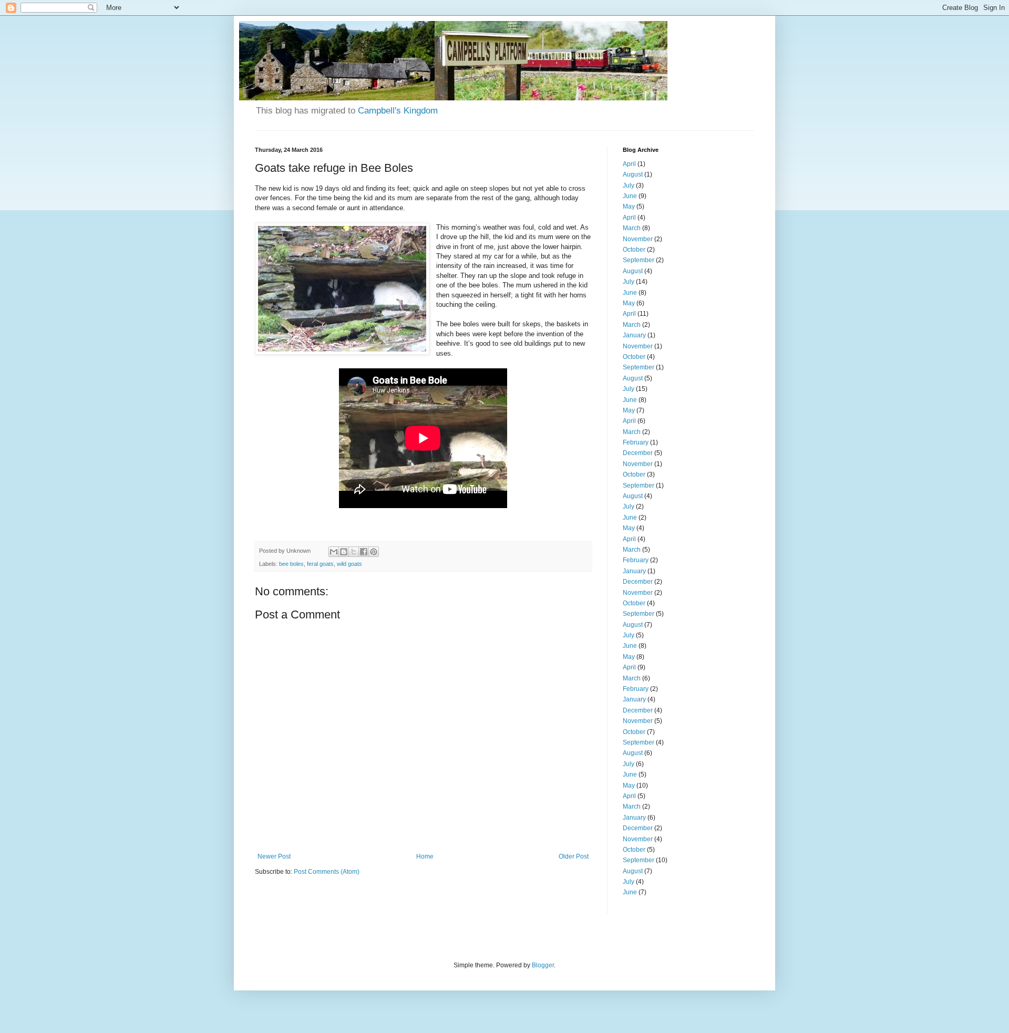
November (638, 239)
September (638, 260)
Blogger (543, 965)
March (632, 228)
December (638, 453)
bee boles (291, 564)
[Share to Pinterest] (373, 551)
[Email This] (333, 551)
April (629, 164)
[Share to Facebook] (363, 551)
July (628, 185)
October (634, 249)
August (633, 174)
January (634, 335)
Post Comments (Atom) (326, 871)
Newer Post (274, 856)
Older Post (574, 856)
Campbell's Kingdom (398, 111)
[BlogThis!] (343, 551)
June (630, 196)
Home (425, 856)
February (635, 442)
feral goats (320, 564)
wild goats (349, 564)
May (629, 206)
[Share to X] (353, 551)
